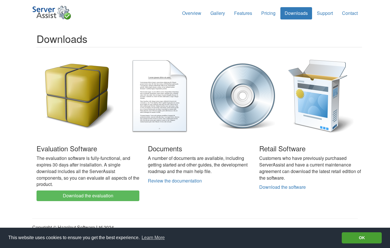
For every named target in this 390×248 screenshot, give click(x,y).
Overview (191, 13)
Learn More (153, 237)
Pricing (268, 13)
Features (243, 13)
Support (325, 13)
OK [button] (362, 237)
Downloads (296, 13)
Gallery (217, 13)
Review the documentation (175, 180)
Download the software (282, 187)
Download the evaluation (88, 195)
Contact (350, 13)
